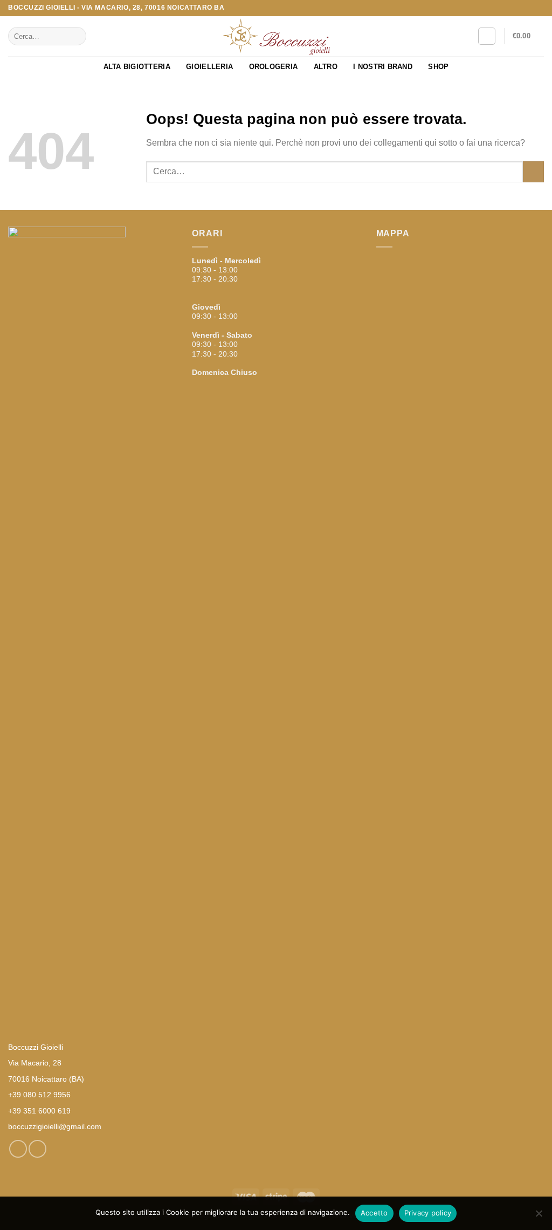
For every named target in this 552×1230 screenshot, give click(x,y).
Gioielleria (209, 67)
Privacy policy (428, 1212)
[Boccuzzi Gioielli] (276, 36)
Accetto (374, 1212)
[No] (538, 1216)
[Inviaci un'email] (538, 8)
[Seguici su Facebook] (528, 8)
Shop (438, 67)
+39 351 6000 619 (39, 1110)
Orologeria (273, 67)
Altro (325, 67)
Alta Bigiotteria (137, 67)
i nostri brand (382, 67)
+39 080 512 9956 (39, 1094)
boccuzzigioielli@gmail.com (54, 1126)
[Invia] (76, 36)
